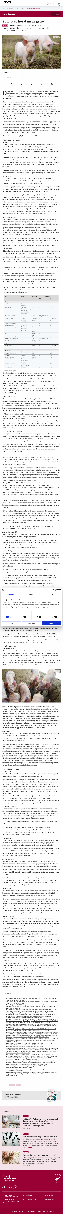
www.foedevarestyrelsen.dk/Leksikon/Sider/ (19, 1067)
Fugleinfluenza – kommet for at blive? (39, 1155)
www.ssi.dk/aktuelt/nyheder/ (14, 1070)
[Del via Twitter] (21, 84)
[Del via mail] (41, 84)
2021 (16, 8)
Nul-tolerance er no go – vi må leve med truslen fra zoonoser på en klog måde (40, 1137)
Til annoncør (49, 1195)
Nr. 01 (22, 8)
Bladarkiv (10, 8)
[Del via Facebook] (11, 84)
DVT (3, 8)
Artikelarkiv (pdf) (30, 1199)
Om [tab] (52, 594)
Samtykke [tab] (11, 594)
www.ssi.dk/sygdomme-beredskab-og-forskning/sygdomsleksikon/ (25, 1066)
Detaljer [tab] (31, 594)
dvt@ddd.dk (50, 1211)
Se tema (56, 14)
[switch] (24, 617)
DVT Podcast (49, 1199)
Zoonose (5, 25)
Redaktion (28, 1195)
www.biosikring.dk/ (11, 1075)
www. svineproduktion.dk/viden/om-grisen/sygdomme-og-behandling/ (26, 1064)
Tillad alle (51, 623)
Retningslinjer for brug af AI (12, 1202)
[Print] (51, 84)
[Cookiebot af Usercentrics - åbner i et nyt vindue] (54, 590)
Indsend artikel (10, 1199)
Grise (18, 1085)
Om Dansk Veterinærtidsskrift (11, 1196)
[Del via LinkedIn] (31, 84)
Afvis (11, 623)
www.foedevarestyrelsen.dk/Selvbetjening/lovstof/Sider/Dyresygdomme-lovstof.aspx (30, 1069)
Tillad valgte (31, 623)
